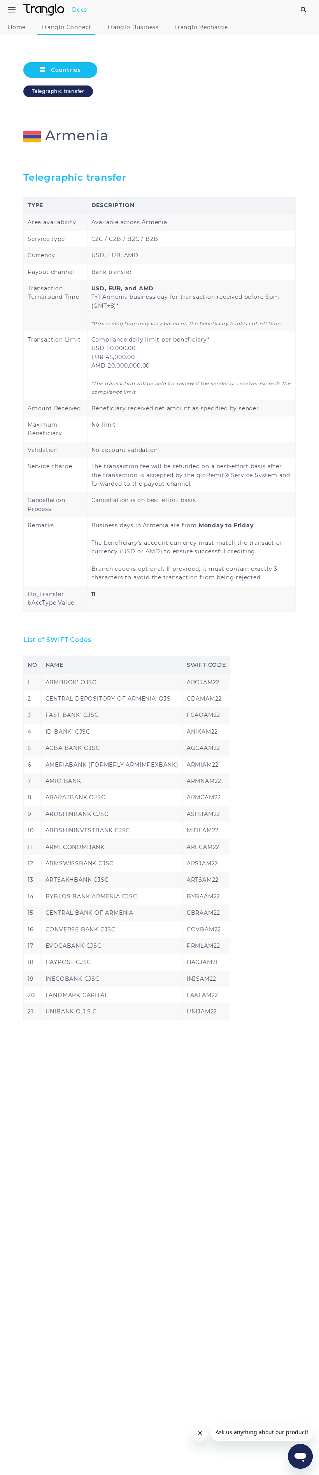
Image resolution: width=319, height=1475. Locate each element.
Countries (65, 69)
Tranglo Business (133, 27)
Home (17, 27)
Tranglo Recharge (201, 27)
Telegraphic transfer (58, 91)
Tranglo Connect (66, 27)
